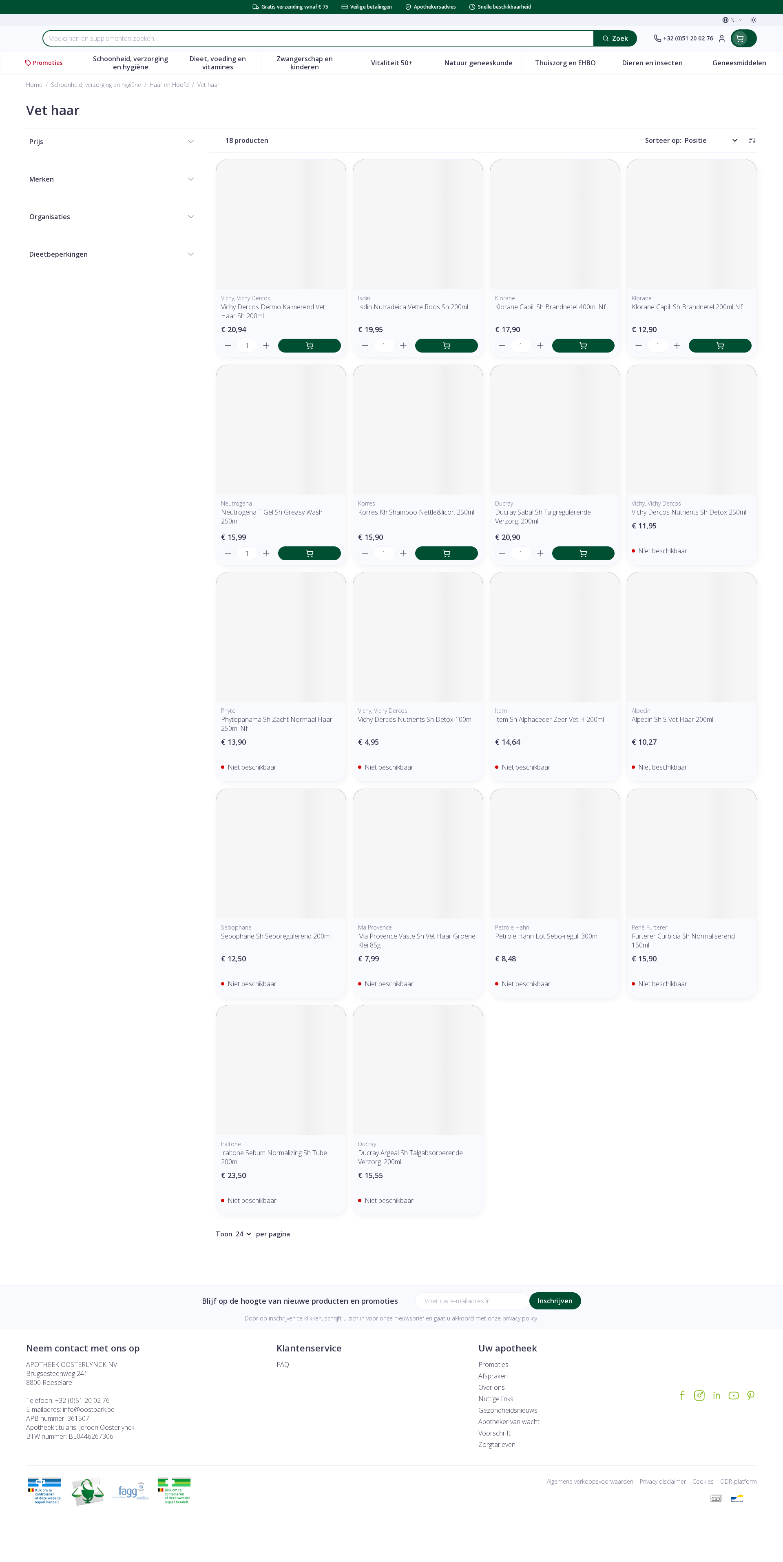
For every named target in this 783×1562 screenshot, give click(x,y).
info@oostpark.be (89, 1409)
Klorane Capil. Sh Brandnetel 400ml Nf (550, 306)
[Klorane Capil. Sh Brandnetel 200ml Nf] (691, 224)
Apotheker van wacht (509, 1421)
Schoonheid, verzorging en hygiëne (96, 85)
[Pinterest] (751, 1395)
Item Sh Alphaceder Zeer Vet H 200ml (549, 719)
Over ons (491, 1387)
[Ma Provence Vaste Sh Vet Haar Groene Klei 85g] (418, 854)
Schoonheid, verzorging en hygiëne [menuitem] (133, 62)
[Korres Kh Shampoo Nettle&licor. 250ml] (418, 430)
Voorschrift (494, 1433)
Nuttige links (495, 1398)
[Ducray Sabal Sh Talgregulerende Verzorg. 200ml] (555, 430)
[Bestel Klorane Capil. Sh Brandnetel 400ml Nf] (583, 346)
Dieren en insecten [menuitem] (659, 64)
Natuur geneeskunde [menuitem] (483, 64)
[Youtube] (734, 1395)
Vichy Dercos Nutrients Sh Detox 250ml (689, 512)
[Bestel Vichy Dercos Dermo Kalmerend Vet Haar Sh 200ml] (309, 346)
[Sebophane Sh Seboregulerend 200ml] (281, 854)
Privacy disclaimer (663, 1481)
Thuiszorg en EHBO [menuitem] (571, 64)
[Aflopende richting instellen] (752, 140)
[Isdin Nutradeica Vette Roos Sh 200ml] (418, 224)
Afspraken (493, 1375)
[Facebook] (682, 1395)
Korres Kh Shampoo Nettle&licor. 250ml (416, 512)
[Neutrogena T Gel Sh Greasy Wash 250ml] (281, 430)
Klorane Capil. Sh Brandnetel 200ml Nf (687, 306)
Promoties (493, 1364)
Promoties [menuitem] (47, 63)
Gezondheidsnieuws (507, 1410)
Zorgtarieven (496, 1444)
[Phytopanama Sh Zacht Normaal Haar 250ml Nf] (281, 637)
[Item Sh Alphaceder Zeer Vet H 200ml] (555, 637)
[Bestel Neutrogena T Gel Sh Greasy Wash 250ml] (309, 553)
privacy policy (519, 1318)
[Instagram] (699, 1395)
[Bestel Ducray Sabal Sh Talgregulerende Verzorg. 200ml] (583, 553)
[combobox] (318, 38)
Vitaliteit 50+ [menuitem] (403, 64)
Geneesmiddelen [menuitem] (747, 64)
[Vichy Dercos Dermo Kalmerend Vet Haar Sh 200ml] (281, 224)
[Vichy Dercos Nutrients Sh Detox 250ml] (691, 430)
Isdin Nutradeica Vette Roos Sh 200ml (413, 306)
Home (34, 85)
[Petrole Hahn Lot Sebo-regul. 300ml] (555, 854)
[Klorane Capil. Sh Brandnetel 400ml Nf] (555, 224)
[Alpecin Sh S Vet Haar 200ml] (691, 637)
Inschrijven (555, 1300)
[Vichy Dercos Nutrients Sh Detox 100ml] (418, 637)
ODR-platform (738, 1481)
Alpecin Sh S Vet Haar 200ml (672, 719)
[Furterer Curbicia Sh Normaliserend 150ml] (691, 854)
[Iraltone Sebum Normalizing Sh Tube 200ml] (281, 1070)
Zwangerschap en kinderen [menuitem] (312, 62)
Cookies (703, 1481)
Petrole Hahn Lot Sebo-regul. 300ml (547, 936)
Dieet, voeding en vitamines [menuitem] (225, 62)
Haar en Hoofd (169, 85)
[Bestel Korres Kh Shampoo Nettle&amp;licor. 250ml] (446, 553)
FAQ (282, 1364)
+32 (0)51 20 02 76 (82, 1400)
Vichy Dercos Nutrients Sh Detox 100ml (415, 719)
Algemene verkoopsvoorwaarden (590, 1481)
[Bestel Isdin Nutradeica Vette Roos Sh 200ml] (446, 346)
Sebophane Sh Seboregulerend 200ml (276, 936)
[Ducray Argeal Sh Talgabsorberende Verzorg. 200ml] (418, 1070)
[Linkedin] (716, 1395)
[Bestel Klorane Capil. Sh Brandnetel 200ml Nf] (720, 346)
